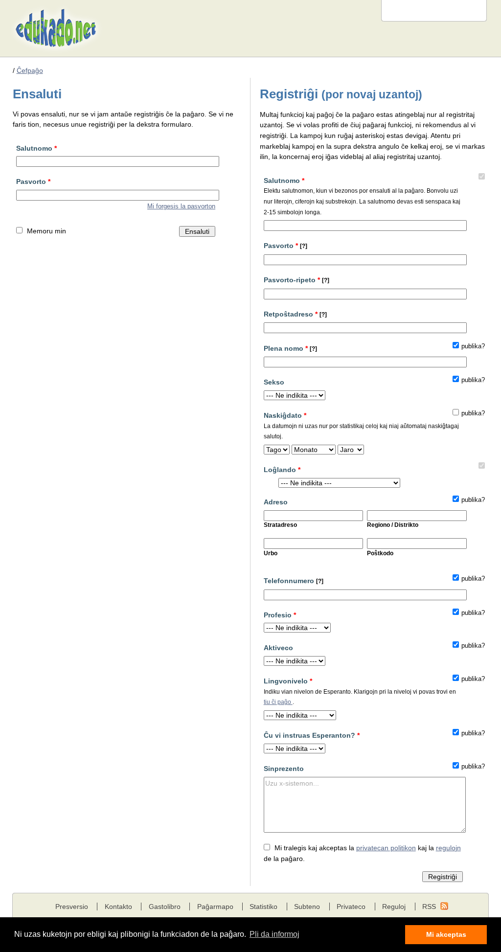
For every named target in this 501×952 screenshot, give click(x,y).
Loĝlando (282, 470)
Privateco (351, 906)
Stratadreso (280, 525)
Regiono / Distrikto (392, 525)
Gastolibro (165, 906)
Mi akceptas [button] (446, 934)
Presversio (71, 906)
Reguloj (394, 906)
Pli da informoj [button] (274, 934)
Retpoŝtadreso (295, 314)
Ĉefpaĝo (30, 70)
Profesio (280, 615)
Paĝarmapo (215, 906)
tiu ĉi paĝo (278, 702)
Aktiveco (278, 648)
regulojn (448, 848)
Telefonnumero (293, 581)
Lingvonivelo (360, 691)
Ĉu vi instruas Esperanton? (312, 735)
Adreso (276, 502)
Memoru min (46, 231)
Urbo (270, 553)
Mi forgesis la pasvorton (181, 206)
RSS (429, 906)
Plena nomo (290, 348)
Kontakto (118, 906)
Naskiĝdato (361, 425)
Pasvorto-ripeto (296, 280)
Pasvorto (33, 181)
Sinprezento (284, 768)
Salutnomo (36, 148)
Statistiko (263, 906)
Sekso (274, 382)
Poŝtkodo (380, 553)
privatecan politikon (386, 848)
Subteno (307, 906)
